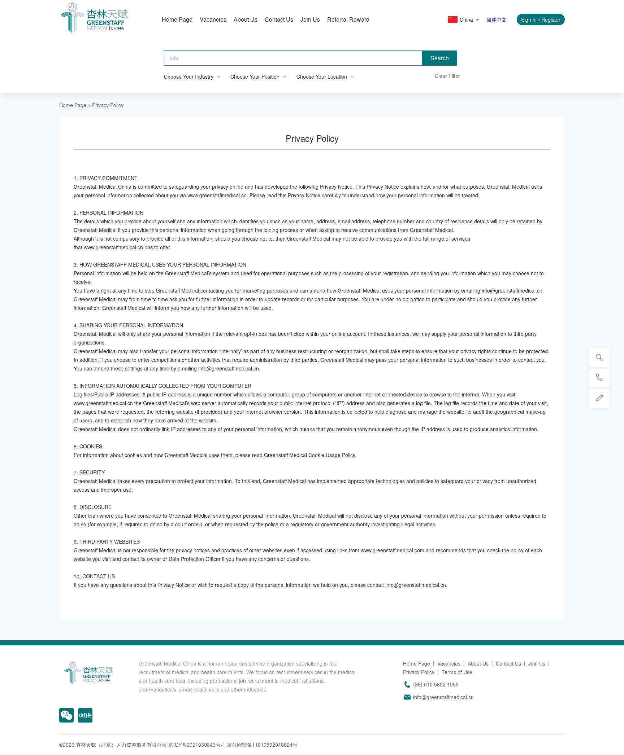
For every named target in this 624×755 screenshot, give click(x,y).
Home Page (177, 19)
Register (550, 19)
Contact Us (279, 19)
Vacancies (213, 19)
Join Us (310, 19)
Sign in (529, 19)
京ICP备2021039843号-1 (196, 744)
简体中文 (496, 19)
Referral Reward (348, 19)
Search (439, 58)
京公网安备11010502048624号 (262, 744)
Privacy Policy (418, 672)
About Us (245, 19)
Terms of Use (457, 672)
